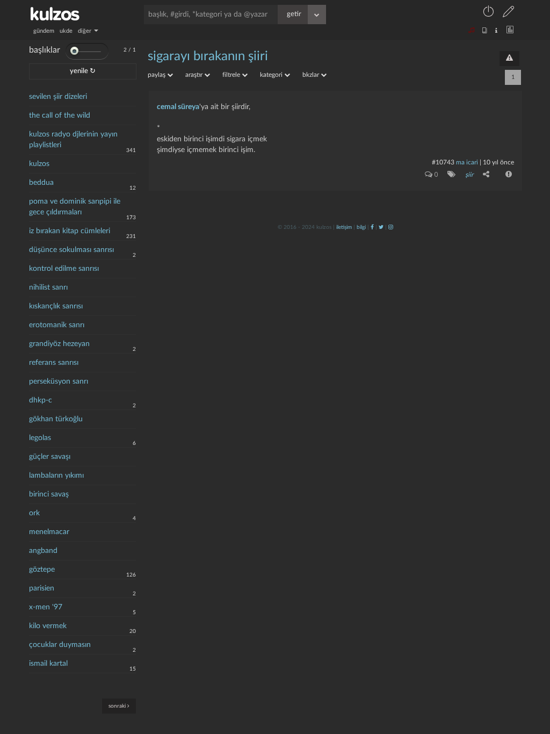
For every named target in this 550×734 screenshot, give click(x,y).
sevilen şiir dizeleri (58, 96)
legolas (40, 438)
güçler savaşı (49, 456)
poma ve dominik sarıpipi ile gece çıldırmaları (74, 207)
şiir (469, 174)
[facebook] (372, 227)
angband (43, 551)
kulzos (39, 164)
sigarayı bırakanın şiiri (208, 56)
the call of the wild (59, 115)
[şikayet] (507, 174)
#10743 (443, 162)
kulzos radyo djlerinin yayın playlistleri (73, 140)
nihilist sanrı (48, 287)
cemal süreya (178, 107)
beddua (41, 182)
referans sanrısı (53, 362)
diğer (85, 31)
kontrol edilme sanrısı (64, 268)
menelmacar (49, 532)
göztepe (42, 569)
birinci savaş (49, 494)
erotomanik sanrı (56, 325)
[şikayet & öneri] (509, 58)
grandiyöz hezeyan (59, 344)
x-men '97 (45, 607)
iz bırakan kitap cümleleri (69, 231)
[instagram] (390, 227)
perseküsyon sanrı (58, 381)
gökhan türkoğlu (56, 419)
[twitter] (381, 227)
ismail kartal (48, 663)
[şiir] (449, 174)
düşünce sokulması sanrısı (71, 250)
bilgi (361, 227)
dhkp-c (40, 400)
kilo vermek (48, 626)
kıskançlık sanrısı (56, 306)
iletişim (344, 227)
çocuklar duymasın (60, 645)
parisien (41, 588)
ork (34, 513)
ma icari (467, 162)
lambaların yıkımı (56, 475)
